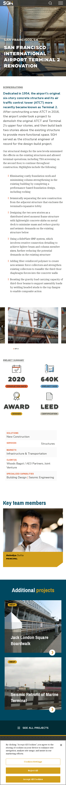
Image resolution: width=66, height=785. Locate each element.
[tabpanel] (33, 325)
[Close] (61, 745)
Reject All (33, 770)
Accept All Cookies (33, 779)
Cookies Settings (33, 761)
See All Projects (35, 727)
